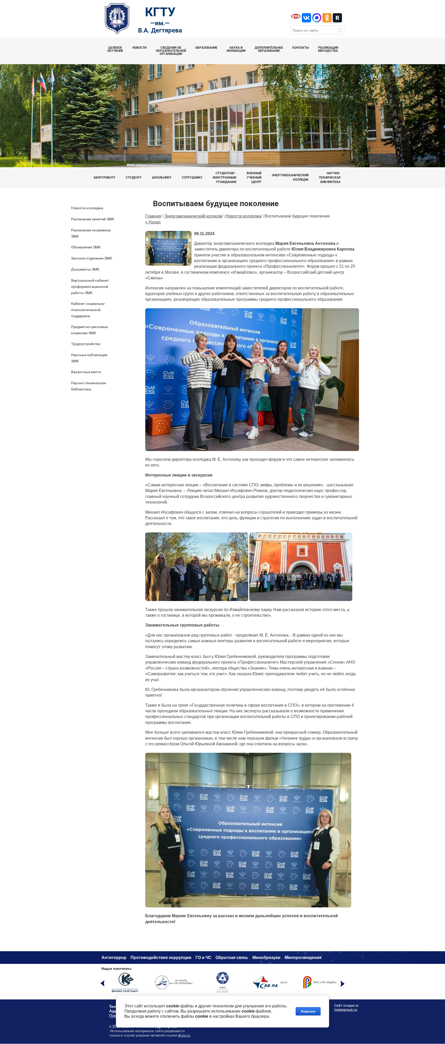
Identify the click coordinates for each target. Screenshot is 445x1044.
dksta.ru (184, 1035)
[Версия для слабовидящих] (296, 16)
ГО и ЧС (203, 957)
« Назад (152, 222)
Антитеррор (113, 957)
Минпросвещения (303, 957)
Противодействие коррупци (160, 957)
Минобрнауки (266, 957)
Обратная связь (232, 957)
